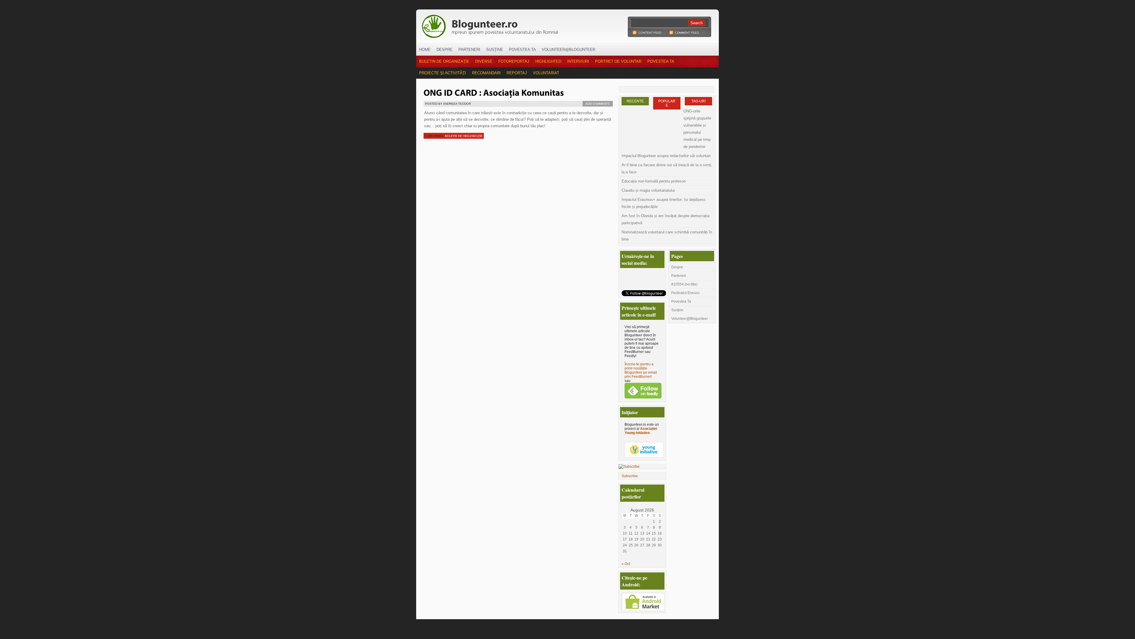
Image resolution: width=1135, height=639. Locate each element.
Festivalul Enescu (685, 293)
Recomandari (486, 73)
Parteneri (469, 49)
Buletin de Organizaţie (444, 61)
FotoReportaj (513, 61)
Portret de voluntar (618, 61)
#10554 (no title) (684, 284)
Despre (445, 49)
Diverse (483, 61)
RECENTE (635, 101)
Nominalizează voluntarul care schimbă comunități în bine (667, 235)
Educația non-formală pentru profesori (654, 181)
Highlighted (548, 61)
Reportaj (517, 73)
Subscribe (630, 476)
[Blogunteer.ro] (531, 24)
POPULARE (666, 103)
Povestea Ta (522, 49)
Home (425, 49)
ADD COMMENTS (598, 103)
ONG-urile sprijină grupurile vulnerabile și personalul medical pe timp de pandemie (697, 129)
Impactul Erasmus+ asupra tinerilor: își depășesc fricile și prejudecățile (664, 203)
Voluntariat (546, 73)
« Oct (626, 564)
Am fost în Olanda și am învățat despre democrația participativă (665, 219)
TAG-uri (698, 101)
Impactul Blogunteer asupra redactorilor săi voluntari (666, 156)
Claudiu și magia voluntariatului (648, 190)
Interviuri (578, 61)
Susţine (494, 49)
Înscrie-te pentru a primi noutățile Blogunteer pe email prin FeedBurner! (641, 370)
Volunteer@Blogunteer (568, 49)
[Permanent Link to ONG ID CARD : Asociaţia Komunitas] (494, 92)
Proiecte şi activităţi (442, 73)
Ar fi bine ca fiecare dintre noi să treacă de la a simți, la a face (667, 168)
